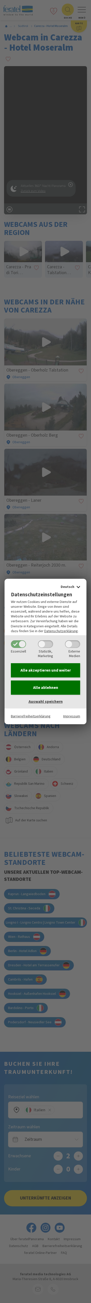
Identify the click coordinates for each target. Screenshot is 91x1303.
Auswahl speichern (46, 701)
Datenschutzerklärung (61, 631)
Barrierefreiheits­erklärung (31, 716)
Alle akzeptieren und (45, 670)
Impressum (71, 716)
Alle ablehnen (45, 687)
